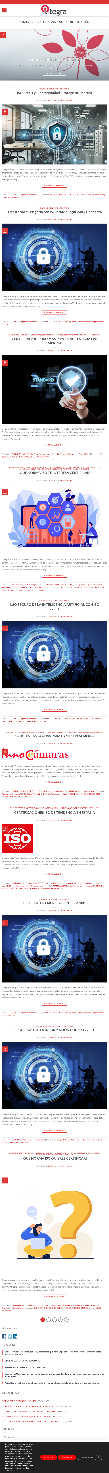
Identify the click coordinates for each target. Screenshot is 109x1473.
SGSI (13, 1015)
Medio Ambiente (29, 590)
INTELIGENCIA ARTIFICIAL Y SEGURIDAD (75, 719)
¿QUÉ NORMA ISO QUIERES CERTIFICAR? (54, 1158)
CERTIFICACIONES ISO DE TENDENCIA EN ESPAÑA (54, 812)
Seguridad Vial (65, 809)
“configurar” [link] (9, 1470)
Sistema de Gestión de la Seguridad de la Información (27, 721)
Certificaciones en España (82, 886)
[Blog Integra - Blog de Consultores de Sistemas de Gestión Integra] (54, 10)
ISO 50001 (28, 457)
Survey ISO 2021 (57, 889)
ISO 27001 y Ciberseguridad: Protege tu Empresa (54, 93)
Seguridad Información (59, 89)
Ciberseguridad (64, 195)
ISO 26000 (56, 467)
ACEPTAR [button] (48, 1457)
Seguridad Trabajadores (75, 335)
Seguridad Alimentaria (94, 585)
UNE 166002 (25, 797)
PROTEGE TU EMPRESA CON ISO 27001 (54, 903)
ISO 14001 (20, 335)
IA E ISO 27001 (52, 719)
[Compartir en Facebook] (4, 1336)
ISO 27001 (74, 195)
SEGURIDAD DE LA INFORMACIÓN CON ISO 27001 (54, 1030)
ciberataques (52, 195)
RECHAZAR (67, 1457)
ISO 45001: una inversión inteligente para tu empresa (26, 1416)
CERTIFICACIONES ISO (42, 1308)
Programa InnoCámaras (11, 797)
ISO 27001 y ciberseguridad (89, 195)
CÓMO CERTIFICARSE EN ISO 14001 (19, 1401)
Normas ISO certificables (41, 889)
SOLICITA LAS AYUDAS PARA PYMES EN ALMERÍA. (54, 736)
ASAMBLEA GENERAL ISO (62, 886)
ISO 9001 (28, 335)
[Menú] (4, 10)
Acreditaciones (16, 467)
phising (102, 195)
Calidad (12, 335)
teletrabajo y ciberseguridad (12, 197)
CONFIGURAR (87, 1457)
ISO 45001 (19, 457)
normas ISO (44, 457)
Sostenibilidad (94, 335)
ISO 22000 (89, 587)
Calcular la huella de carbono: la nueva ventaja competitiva (28, 1411)
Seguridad (43, 89)
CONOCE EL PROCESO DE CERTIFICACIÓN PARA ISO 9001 (30, 1406)
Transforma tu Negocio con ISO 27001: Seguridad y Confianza (54, 212)
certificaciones (71, 587)
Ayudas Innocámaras (10, 794)
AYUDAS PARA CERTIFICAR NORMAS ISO (34, 794)
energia (35, 467)
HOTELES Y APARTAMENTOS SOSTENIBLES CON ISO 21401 (31, 1421)
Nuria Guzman (66, 100)
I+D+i (42, 467)
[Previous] (5, 55)
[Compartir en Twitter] (10, 1336)
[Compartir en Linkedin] (15, 1336)
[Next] (103, 55)
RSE (78, 467)
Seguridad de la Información (85, 1140)
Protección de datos (84, 322)
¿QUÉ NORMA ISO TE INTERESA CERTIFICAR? (54, 473)
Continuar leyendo (54, 73)
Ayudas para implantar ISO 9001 (63, 794)
